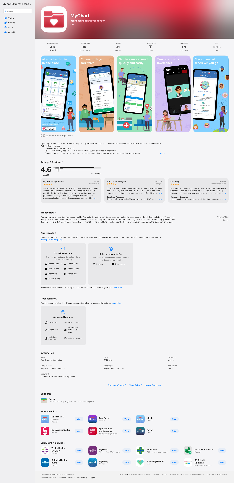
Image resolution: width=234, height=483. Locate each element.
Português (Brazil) (198, 474)
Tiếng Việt (210, 474)
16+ (169, 368)
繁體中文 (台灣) (222, 474)
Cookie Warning (81, 477)
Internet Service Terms (48, 477)
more (162, 153)
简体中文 (165, 474)
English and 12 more (112, 368)
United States (123, 474)
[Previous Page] (38, 190)
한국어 (187, 474)
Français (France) (176, 474)
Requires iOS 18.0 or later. (52, 368)
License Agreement (153, 385)
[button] (18, 18)
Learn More (117, 287)
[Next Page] (231, 190)
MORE (96, 198)
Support (92, 477)
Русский (156, 474)
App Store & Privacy (66, 477)
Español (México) (137, 474)
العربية (148, 474)
